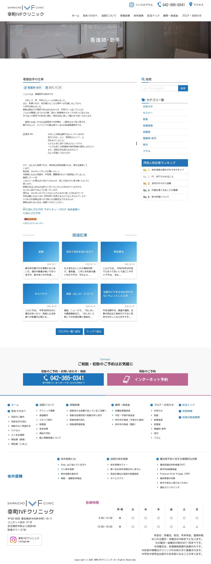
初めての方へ (90, 15)
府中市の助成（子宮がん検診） (130, 420)
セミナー (148, 113)
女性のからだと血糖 (161, 183)
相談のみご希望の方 (21, 426)
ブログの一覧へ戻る (69, 331)
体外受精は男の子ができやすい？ (168, 170)
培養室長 (148, 125)
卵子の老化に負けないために (174, 483)
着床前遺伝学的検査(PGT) (173, 465)
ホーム (75, 15)
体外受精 (138, 15)
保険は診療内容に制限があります (86, 415)
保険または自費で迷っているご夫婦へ (88, 411)
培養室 (146, 132)
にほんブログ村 (31, 213)
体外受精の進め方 (69, 474)
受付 (145, 144)
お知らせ (148, 106)
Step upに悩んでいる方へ (74, 465)
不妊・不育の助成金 (125, 415)
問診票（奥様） (18, 439)
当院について (108, 15)
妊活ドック (153, 15)
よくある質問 (17, 435)
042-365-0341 (174, 5)
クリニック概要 (47, 411)
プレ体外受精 (67, 469)
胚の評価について (160, 197)
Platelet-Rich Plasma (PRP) (175, 474)
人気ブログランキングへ (33, 223)
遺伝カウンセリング (169, 487)
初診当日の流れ (18, 421)
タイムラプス (116, 478)
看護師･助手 (34, 87)
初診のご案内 (17, 417)
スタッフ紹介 (45, 420)
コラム (146, 151)
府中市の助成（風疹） (126, 424)
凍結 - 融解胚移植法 (71, 478)
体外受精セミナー (119, 465)
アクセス (198, 5)
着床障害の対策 (167, 478)
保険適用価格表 (77, 424)
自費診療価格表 (122, 411)
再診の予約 (44, 433)
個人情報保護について (50, 438)
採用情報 (187, 411)
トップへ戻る (94, 331)
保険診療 (125, 15)
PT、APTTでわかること (163, 177)
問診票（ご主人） (20, 444)
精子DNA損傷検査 (168, 469)
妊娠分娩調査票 (191, 417)
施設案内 (43, 415)
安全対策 (43, 429)
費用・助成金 (170, 15)
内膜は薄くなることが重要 (165, 190)
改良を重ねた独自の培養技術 (124, 474)
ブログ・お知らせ (192, 15)
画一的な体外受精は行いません (125, 469)
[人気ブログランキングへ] (30, 219)
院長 (145, 119)
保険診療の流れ (77, 420)
